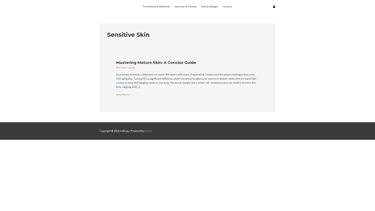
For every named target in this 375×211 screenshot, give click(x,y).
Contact (227, 6)
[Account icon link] (274, 6)
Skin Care (121, 67)
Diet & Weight (209, 6)
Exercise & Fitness (186, 6)
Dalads (148, 130)
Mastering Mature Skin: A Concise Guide (156, 62)
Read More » (123, 94)
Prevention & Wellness (156, 6)
